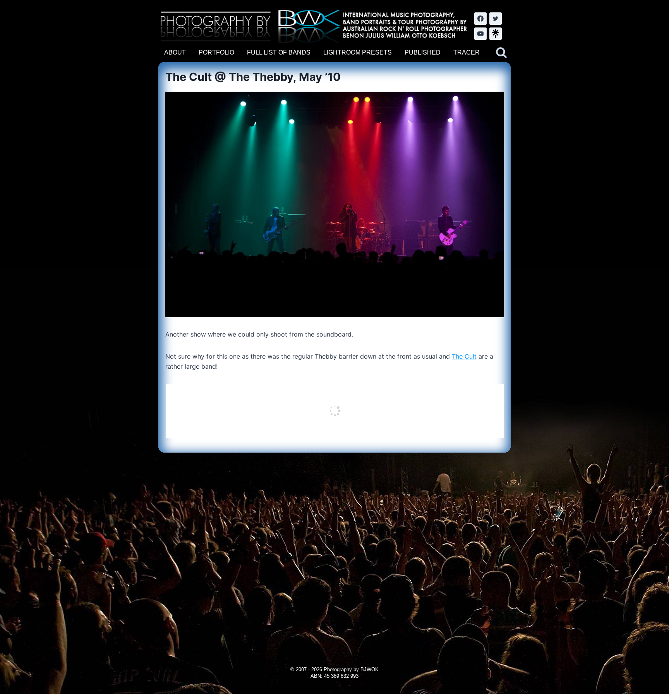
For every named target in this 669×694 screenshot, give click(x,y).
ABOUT (175, 52)
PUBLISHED (423, 52)
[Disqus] (334, 549)
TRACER (466, 52)
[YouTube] (480, 33)
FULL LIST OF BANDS (278, 52)
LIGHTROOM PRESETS (357, 52)
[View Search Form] (501, 52)
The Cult (464, 356)
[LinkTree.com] (495, 33)
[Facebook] (480, 18)
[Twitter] (495, 18)
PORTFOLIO (216, 52)
